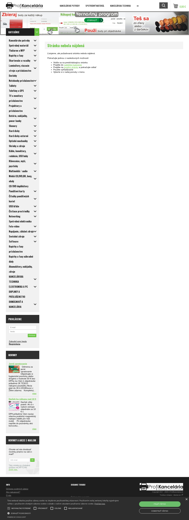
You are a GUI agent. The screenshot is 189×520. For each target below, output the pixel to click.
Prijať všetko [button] (160, 504)
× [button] (186, 499)
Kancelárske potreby (70, 5)
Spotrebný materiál (94, 5)
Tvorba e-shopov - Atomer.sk (170, 495)
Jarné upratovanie (18, 363)
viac (34, 393)
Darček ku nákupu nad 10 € (22, 399)
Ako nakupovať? (13, 492)
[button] (64, 513)
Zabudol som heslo (18, 341)
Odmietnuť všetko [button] (159, 511)
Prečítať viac (99, 503)
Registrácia (14, 344)
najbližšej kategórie (73, 65)
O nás (8, 495)
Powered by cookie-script (16, 517)
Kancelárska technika (120, 5)
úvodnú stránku (71, 67)
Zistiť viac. (13, 470)
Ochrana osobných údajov (17, 489)
